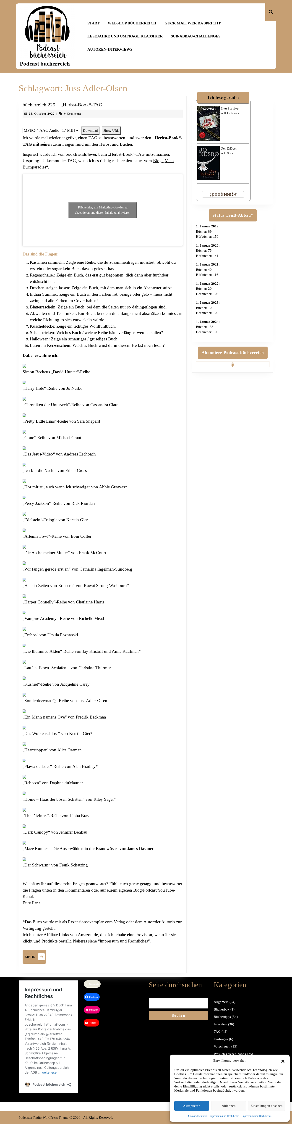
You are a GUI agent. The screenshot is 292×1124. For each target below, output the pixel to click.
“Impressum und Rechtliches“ (124, 941)
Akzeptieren (191, 1106)
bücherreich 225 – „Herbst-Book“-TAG (62, 105)
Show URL (111, 130)
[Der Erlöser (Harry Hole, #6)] (208, 162)
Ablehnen (229, 1106)
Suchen (178, 1015)
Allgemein (221, 1002)
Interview (220, 1024)
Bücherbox (221, 1009)
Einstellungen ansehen (267, 1106)
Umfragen (221, 1039)
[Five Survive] (208, 123)
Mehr (35, 956)
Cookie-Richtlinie (197, 1116)
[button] (283, 1060)
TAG (217, 1031)
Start (93, 23)
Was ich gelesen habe (229, 1054)
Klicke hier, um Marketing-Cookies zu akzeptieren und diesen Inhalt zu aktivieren (102, 210)
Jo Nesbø (229, 153)
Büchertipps (222, 1017)
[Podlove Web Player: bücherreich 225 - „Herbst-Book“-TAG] (103, 124)
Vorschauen (222, 1046)
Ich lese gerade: (223, 97)
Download (90, 130)
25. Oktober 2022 (42, 113)
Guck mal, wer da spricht (192, 23)
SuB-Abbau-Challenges (195, 36)
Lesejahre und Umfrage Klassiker (125, 36)
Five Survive (230, 108)
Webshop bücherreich (132, 23)
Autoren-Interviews (109, 49)
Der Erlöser (229, 148)
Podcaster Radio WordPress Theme (43, 1117)
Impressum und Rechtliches (224, 1116)
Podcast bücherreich (45, 64)
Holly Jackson (231, 113)
